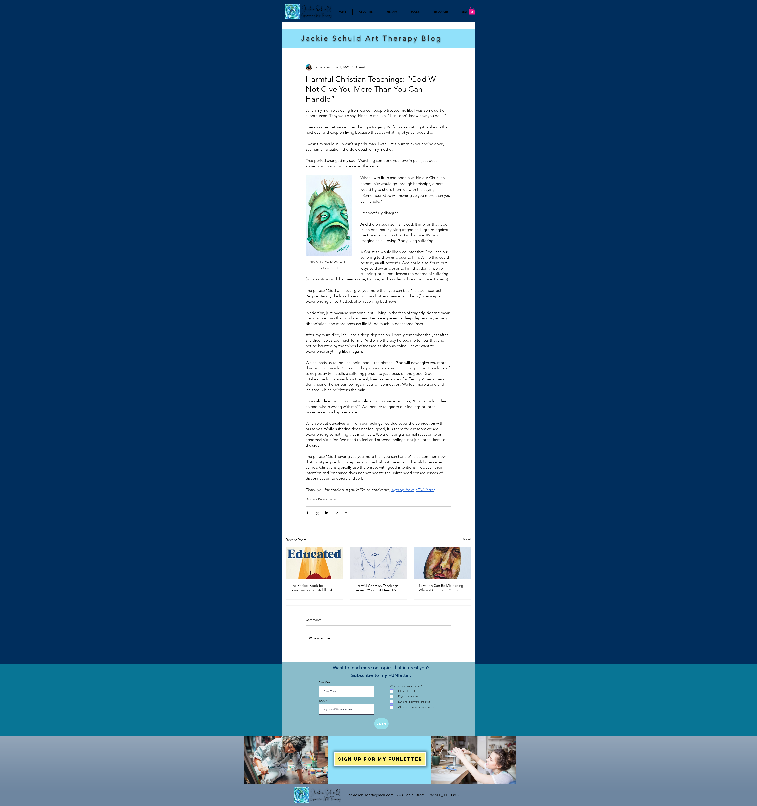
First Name (325, 682)
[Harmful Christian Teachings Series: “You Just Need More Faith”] (378, 563)
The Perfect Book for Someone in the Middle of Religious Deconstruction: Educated (311, 587)
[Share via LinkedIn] (327, 513)
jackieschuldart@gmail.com (370, 795)
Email (322, 700)
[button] (471, 11)
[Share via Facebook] (307, 513)
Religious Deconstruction (321, 499)
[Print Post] (346, 513)
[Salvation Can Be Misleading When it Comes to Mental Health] (442, 563)
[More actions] (449, 67)
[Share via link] (336, 513)
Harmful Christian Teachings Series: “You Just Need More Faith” (378, 588)
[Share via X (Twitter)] (317, 513)
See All (466, 539)
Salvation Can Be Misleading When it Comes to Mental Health (441, 587)
